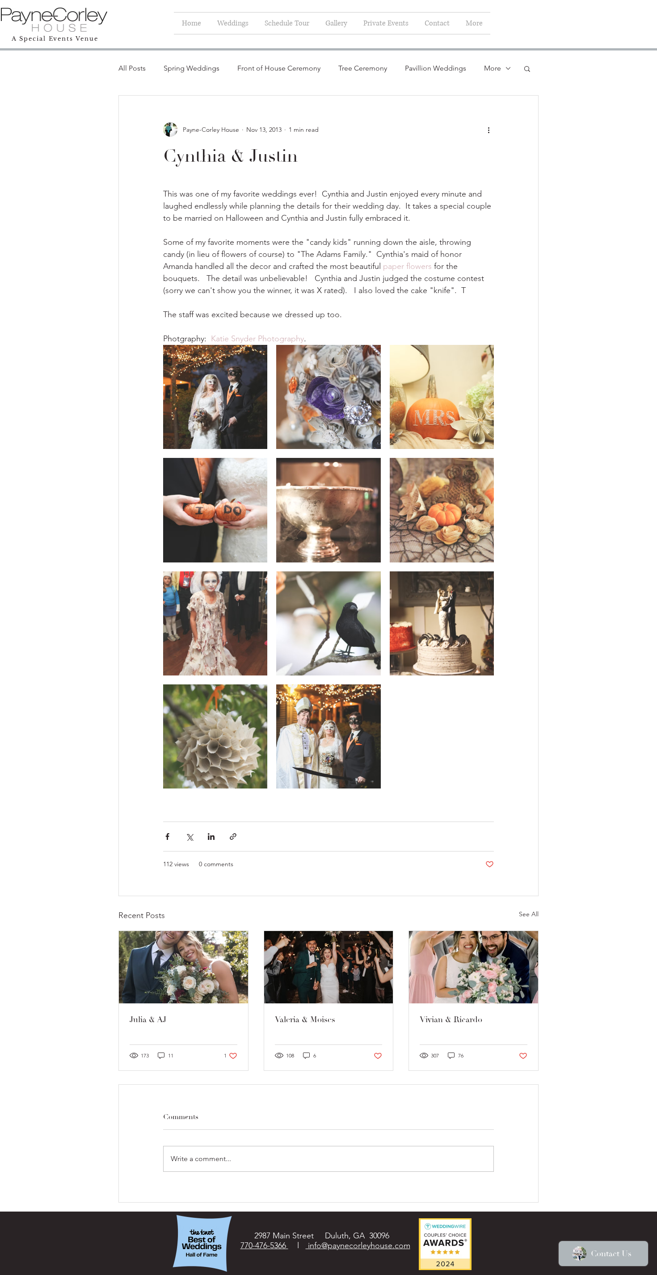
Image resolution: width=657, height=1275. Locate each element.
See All (529, 914)
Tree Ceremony (362, 68)
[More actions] (488, 129)
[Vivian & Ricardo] (473, 967)
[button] (527, 68)
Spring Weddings (191, 68)
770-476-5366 (264, 1245)
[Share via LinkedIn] (211, 836)
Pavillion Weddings (435, 68)
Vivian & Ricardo (451, 1020)
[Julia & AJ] (183, 967)
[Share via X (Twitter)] (189, 836)
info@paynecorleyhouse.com (358, 1245)
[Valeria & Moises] (328, 967)
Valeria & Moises (305, 1020)
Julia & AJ (148, 1020)
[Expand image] (215, 397)
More (492, 68)
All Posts (132, 68)
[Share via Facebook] (167, 836)
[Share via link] (233, 836)
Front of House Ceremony (278, 68)
